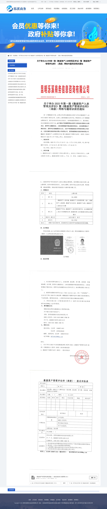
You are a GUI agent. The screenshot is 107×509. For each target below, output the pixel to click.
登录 (42, 1)
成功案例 (88, 8)
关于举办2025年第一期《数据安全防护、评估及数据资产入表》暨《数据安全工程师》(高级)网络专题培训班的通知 (17, 102)
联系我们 (56, 1)
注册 (45, 1)
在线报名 (64, 8)
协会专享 (80, 8)
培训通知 (56, 8)
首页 (32, 8)
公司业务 (40, 8)
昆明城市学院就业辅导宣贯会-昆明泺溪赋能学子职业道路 (17, 89)
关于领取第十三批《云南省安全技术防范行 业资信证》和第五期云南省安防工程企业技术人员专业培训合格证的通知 (17, 76)
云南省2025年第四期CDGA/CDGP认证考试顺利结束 (17, 81)
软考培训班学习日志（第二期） (16, 92)
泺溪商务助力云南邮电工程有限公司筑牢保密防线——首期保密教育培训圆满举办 (17, 100)
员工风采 (72, 8)
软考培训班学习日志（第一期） (16, 94)
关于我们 (51, 1)
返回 (64, 483)
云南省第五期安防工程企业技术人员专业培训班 (17, 86)
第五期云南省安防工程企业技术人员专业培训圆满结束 (17, 84)
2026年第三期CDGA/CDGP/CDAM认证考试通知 (17, 73)
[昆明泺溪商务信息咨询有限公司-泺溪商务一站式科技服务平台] (16, 8)
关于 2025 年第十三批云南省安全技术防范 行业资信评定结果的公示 (17, 78)
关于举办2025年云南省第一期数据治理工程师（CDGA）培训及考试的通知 (46, 483)
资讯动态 (48, 8)
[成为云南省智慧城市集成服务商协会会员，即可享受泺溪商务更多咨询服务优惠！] (53, 33)
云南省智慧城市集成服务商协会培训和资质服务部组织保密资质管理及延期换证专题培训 (17, 97)
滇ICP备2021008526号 (87, 503)
